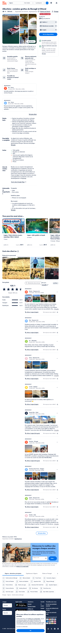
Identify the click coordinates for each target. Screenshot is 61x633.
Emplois (42, 608)
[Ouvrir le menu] (57, 292)
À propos (42, 605)
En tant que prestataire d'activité (51, 605)
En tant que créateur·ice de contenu (52, 609)
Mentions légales (31, 606)
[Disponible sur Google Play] (21, 605)
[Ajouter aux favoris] (23, 220)
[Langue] (51, 3)
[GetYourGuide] (4, 3)
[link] (13, 232)
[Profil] (56, 3)
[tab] (13, 574)
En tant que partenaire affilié (51, 613)
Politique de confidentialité (22, 566)
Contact (29, 604)
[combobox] (45, 285)
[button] (7, 11)
